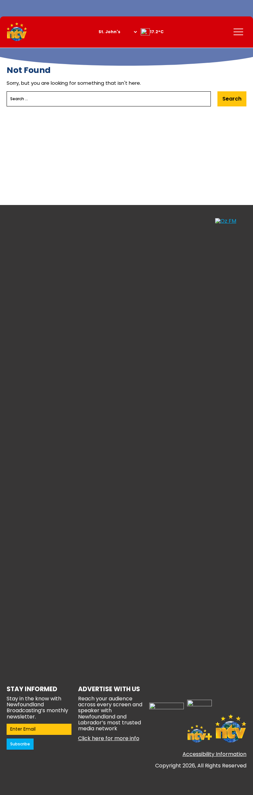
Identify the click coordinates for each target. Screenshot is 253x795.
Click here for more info (108, 738)
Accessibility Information (214, 754)
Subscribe (20, 744)
